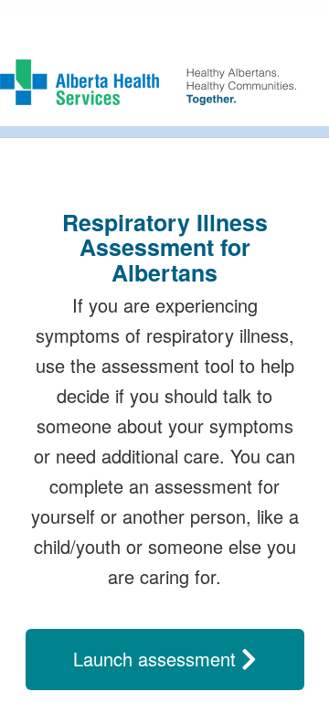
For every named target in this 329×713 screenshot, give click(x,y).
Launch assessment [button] (157, 658)
